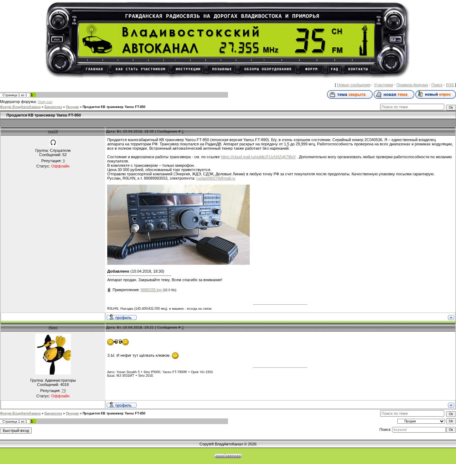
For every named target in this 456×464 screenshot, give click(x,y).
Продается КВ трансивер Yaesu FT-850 (114, 107)
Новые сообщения (353, 85)
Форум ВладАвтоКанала (20, 107)
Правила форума (412, 85)
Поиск (436, 85)
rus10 (53, 131)
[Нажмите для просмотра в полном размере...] (178, 263)
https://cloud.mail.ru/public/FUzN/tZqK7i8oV (258, 157)
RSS (450, 85)
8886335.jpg (151, 290)
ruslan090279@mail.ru (215, 178)
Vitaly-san (45, 102)
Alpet (52, 327)
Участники (383, 85)
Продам (72, 107)
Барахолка (53, 107)
